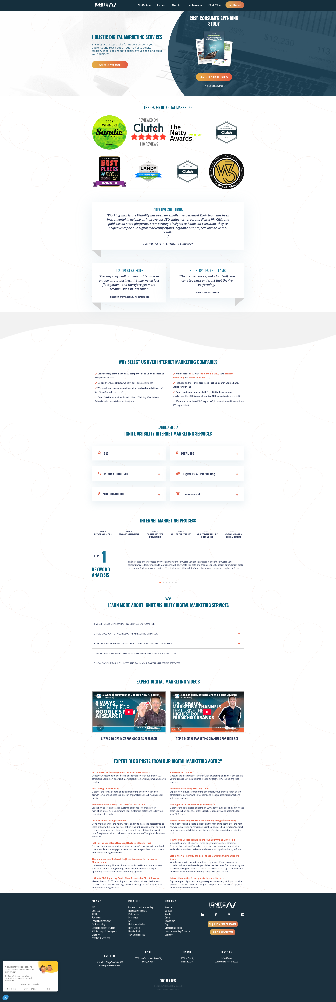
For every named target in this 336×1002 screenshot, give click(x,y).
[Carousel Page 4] (169, 582)
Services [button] (161, 5)
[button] (168, 623)
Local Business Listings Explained (109, 820)
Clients (167, 917)
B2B (130, 921)
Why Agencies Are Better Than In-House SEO (193, 804)
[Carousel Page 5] (172, 582)
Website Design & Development (104, 931)
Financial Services (135, 931)
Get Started (235, 5)
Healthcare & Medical (136, 924)
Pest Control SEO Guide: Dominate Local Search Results (121, 772)
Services (96, 901)
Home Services (134, 927)
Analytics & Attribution (101, 938)
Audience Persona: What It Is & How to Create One (118, 804)
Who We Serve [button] (144, 5)
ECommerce (133, 917)
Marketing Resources (173, 927)
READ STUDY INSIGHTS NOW (214, 77)
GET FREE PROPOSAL (109, 65)
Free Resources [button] (194, 5)
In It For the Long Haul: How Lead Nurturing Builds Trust (121, 843)
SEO (192, 373)
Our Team (168, 910)
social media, (206, 373)
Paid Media (96, 917)
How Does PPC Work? (181, 772)
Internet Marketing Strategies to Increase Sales (195, 878)
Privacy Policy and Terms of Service (168, 989)
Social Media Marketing (101, 921)
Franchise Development (137, 910)
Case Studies (170, 921)
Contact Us (169, 934)
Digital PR (96, 934)
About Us (168, 907)
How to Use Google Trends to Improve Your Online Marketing (202, 839)
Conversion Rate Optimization (103, 927)
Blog (167, 924)
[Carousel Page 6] (176, 582)
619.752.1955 (214, 5)
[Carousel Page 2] (163, 582)
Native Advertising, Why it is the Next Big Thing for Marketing (203, 820)
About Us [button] (176, 5)
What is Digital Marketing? (106, 788)
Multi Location (133, 914)
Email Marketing (98, 924)
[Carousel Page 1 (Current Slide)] (160, 582)
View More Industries (136, 934)
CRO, (216, 373)
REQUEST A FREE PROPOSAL (222, 924)
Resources (170, 901)
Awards (168, 914)
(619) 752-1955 (168, 980)
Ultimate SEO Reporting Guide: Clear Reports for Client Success (125, 878)
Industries (134, 901)
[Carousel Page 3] (166, 582)
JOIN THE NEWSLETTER (222, 932)
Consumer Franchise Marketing (140, 907)
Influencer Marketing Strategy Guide (189, 788)
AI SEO (95, 914)
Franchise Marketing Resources (177, 931)
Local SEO (96, 910)
